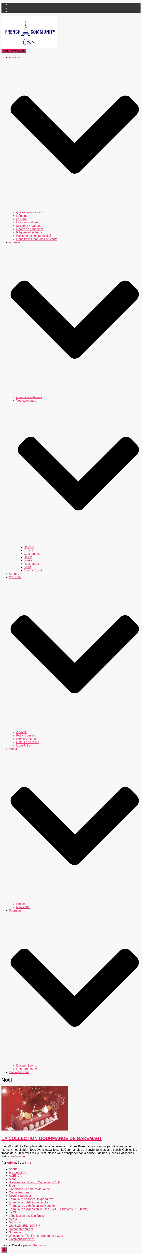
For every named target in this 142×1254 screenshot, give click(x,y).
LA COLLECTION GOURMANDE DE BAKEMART (51, 1138)
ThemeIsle (39, 1245)
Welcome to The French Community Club (36, 1235)
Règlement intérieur (29, 232)
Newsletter (23, 907)
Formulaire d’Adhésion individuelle (32, 1205)
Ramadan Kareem (21, 1229)
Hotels (28, 557)
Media (13, 1219)
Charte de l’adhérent (29, 229)
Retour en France (27, 742)
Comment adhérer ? (29, 397)
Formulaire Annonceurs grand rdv (31, 1199)
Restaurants (32, 563)
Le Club (21, 219)
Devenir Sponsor (27, 1065)
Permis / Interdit (26, 738)
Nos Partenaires (27, 1068)
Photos (21, 903)
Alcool (13, 1179)
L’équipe (22, 215)
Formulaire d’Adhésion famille (28, 1202)
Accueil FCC (17, 1172)
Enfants (29, 550)
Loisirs (28, 560)
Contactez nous (19, 1072)
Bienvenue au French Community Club (34, 1182)
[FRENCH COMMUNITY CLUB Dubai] (29, 47)
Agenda (14, 573)
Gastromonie (32, 553)
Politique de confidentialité (33, 235)
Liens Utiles (24, 745)
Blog (12, 1185)
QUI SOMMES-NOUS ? (24, 1225)
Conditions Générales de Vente (36, 239)
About (13, 1169)
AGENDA (15, 1175)
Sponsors (15, 1232)
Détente (29, 547)
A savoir (21, 732)
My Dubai (15, 1222)
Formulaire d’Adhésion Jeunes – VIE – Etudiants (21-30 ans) (48, 1209)
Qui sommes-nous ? (29, 212)
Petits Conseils (26, 735)
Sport (27, 567)
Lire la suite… (18, 1156)
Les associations (27, 222)
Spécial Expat (33, 570)
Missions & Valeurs (28, 225)
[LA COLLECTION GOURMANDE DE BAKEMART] (34, 1129)
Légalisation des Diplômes (26, 1215)
